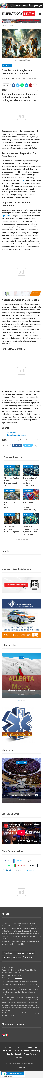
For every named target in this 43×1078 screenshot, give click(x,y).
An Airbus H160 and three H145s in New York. (21, 794)
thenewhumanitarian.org (16, 435)
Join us (10, 1054)
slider (34, 90)
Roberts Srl (22, 1067)
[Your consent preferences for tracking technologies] (4, 1074)
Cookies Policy (21, 1057)
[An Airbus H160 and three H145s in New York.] (21, 780)
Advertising (35, 1051)
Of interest (7, 65)
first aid (22, 180)
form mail (18, 978)
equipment (6, 215)
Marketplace (22, 762)
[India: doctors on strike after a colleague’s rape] (21, 675)
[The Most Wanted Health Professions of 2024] (12, 470)
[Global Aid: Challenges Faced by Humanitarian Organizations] (31, 518)
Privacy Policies (30, 1054)
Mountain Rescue (25, 90)
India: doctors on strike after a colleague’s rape (21, 689)
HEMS (17, 1051)
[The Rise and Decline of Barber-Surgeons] (12, 518)
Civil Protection (32, 1047)
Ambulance (20, 1047)
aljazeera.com (12, 432)
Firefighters (8, 1051)
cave (8, 90)
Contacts (18, 1054)
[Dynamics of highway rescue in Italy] (12, 494)
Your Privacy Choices (15, 1073)
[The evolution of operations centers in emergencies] (31, 470)
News (22, 657)
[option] (21, 675)
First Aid (15, 90)
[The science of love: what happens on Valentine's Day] (31, 494)
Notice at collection (7, 1076)
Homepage (9, 1047)
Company (25, 1051)
